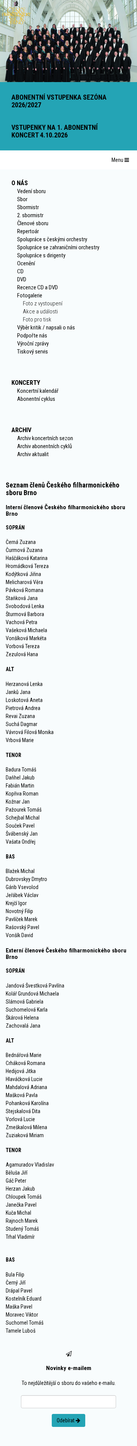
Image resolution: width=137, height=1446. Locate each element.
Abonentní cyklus (36, 398)
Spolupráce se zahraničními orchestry (58, 247)
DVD (21, 279)
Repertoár (28, 231)
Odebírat (66, 1420)
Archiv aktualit (33, 454)
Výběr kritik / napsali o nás (46, 327)
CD (20, 271)
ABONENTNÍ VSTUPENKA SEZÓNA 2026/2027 (59, 101)
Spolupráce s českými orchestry (52, 239)
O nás (19, 183)
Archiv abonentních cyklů (44, 446)
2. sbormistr (30, 215)
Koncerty (25, 382)
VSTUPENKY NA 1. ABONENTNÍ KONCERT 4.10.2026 (54, 131)
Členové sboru (32, 223)
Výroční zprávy (33, 343)
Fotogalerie (29, 295)
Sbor (22, 199)
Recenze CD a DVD (37, 287)
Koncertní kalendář (38, 390)
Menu (118, 160)
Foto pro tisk (37, 319)
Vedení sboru (31, 191)
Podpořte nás (32, 335)
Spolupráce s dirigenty (41, 255)
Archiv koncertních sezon (45, 438)
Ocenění (26, 263)
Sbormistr (28, 207)
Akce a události (40, 311)
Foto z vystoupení (42, 303)
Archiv (21, 430)
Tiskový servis (32, 351)
